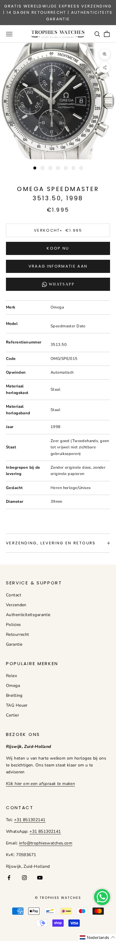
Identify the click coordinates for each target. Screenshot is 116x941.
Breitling (14, 695)
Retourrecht (17, 634)
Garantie (14, 644)
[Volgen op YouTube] (40, 878)
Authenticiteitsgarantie (28, 615)
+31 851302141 (29, 820)
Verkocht (58, 230)
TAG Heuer (17, 705)
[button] (97, 937)
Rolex (11, 676)
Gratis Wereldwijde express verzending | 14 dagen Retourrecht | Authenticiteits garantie (58, 12)
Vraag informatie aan (58, 266)
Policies (13, 624)
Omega (13, 685)
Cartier (12, 715)
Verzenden (16, 605)
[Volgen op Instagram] (24, 878)
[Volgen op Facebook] (9, 878)
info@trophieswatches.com (45, 843)
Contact (13, 595)
